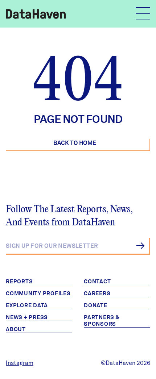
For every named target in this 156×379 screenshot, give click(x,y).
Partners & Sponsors (102, 320)
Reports (19, 281)
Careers (97, 293)
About (16, 329)
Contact (97, 281)
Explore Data (27, 305)
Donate (95, 305)
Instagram (19, 362)
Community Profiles (38, 293)
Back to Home (74, 142)
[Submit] (140, 245)
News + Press (27, 317)
